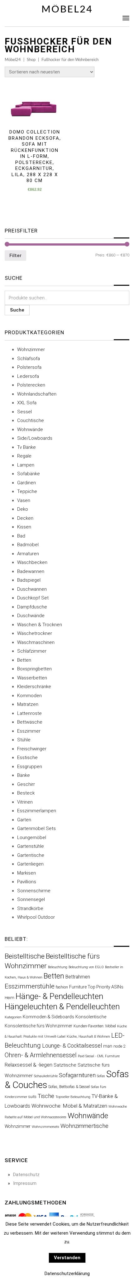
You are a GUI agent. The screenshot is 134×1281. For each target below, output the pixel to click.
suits (32, 1096)
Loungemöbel (31, 837)
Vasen (23, 500)
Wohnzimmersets (45, 1127)
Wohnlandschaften (36, 394)
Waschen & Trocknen (39, 624)
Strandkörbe (30, 908)
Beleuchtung (57, 967)
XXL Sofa (26, 403)
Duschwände (31, 615)
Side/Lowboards (34, 438)
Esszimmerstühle (30, 986)
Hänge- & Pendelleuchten (59, 996)
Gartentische (30, 855)
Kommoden (29, 695)
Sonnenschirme (33, 891)
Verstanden (67, 1257)
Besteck (26, 793)
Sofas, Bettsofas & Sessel (69, 1086)
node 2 (119, 1046)
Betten (24, 660)
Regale (24, 456)
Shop (31, 60)
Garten (24, 820)
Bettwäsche (29, 722)
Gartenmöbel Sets (36, 828)
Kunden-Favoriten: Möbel (95, 1026)
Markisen (26, 873)
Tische (46, 1096)
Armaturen (28, 553)
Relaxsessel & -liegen (28, 1065)
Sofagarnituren (77, 1075)
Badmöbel (28, 544)
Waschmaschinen (36, 642)
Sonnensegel (31, 899)
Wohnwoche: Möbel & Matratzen (69, 1106)
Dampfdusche (32, 607)
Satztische (65, 1065)
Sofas (101, 1076)
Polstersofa (29, 367)
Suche (17, 310)
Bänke (23, 775)
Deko (22, 509)
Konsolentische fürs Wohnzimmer (38, 1025)
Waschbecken (32, 562)
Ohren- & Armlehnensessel (41, 1055)
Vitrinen (25, 802)
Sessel (24, 412)
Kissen (24, 527)
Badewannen (30, 571)
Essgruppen (29, 766)
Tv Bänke (26, 447)
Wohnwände (30, 429)
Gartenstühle (30, 846)
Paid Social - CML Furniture (99, 1056)
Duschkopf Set (33, 598)
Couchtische (30, 420)
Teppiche (27, 491)
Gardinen (26, 483)
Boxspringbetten (34, 669)
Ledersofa (28, 376)
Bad (21, 536)
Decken (25, 518)
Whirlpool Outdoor (36, 917)
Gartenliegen (30, 864)
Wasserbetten (32, 678)
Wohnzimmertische (84, 1126)
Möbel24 (67, 9)
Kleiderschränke (34, 686)
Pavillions (26, 881)
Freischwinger (31, 749)
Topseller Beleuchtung (72, 1097)
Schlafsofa (28, 358)
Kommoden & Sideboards (48, 1016)
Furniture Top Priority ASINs (96, 986)
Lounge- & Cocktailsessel (72, 1046)
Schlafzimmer (31, 651)
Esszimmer (29, 731)
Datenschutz (26, 1174)
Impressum (24, 1183)
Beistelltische (25, 956)
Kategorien (13, 1017)
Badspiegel (29, 580)
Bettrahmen (77, 977)
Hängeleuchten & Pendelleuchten (62, 1006)
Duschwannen (32, 589)
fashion (62, 987)
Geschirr (26, 784)
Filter (15, 255)
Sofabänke (28, 473)
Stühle (24, 740)
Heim (9, 997)
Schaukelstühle (46, 1076)
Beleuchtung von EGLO (86, 967)
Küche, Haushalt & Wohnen (88, 1036)
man (107, 1046)
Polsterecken (31, 385)
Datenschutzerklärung (67, 1273)
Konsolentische (90, 1016)
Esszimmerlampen (36, 811)
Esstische (27, 757)
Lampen (25, 465)
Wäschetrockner (34, 633)
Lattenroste (29, 713)
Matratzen (27, 704)
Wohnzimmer (31, 349)
